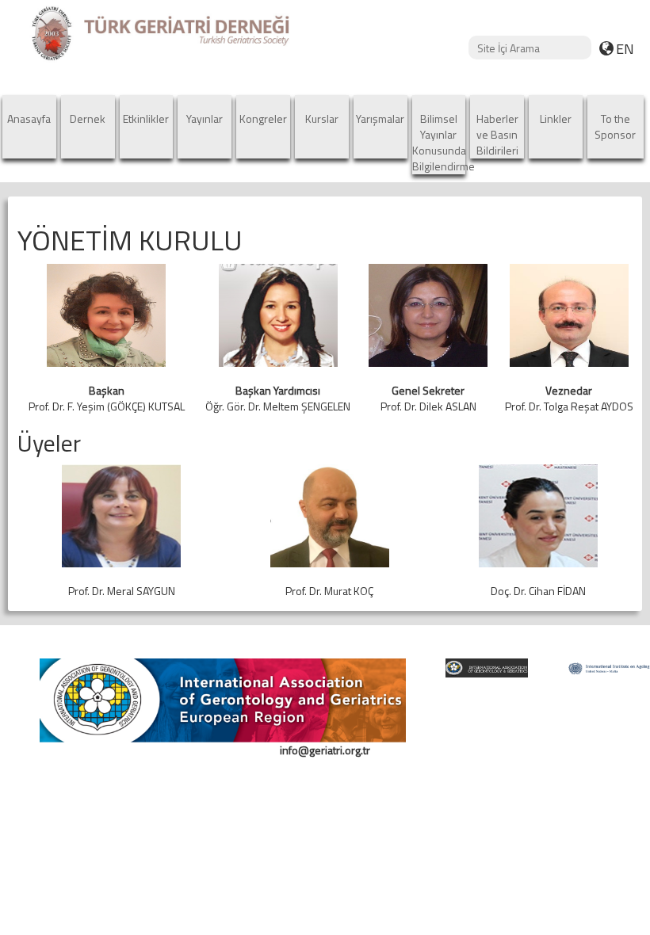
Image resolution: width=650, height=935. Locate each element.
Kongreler (263, 118)
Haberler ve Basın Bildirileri (497, 134)
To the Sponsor (615, 126)
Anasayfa (29, 118)
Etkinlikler (146, 118)
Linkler (556, 118)
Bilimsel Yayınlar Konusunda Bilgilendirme (439, 142)
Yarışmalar (380, 118)
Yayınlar (204, 118)
